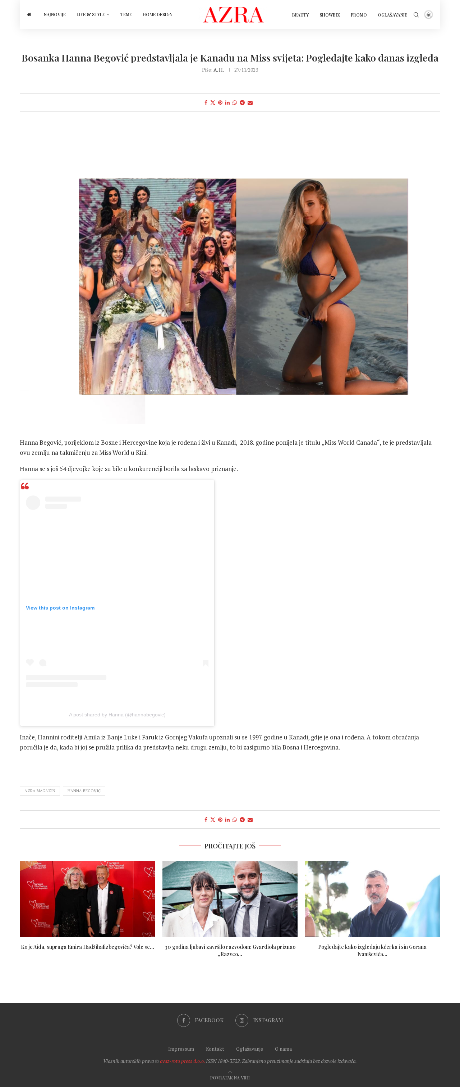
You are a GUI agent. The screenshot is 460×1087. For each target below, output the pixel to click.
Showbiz (329, 15)
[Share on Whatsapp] (235, 102)
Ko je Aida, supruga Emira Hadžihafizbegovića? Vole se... (87, 946)
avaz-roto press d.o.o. (182, 1060)
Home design (157, 14)
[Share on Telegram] (242, 102)
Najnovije (55, 14)
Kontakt (215, 1048)
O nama (283, 1048)
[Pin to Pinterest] (220, 102)
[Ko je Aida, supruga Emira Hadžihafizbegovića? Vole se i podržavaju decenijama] (87, 899)
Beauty (300, 15)
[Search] (416, 14)
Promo (359, 15)
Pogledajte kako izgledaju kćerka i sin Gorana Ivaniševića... (372, 950)
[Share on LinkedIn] (227, 102)
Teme (126, 14)
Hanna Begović (84, 790)
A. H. (218, 69)
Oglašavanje (392, 15)
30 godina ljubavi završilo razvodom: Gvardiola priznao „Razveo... (230, 950)
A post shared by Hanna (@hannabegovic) (117, 714)
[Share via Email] (250, 102)
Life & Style (91, 14)
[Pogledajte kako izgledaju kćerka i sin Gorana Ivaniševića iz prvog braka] (372, 899)
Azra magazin (39, 790)
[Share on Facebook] (205, 102)
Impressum (181, 1048)
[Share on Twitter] (212, 102)
